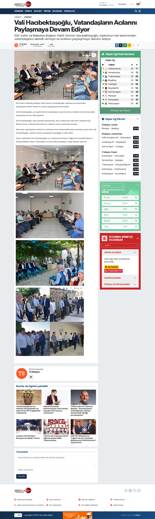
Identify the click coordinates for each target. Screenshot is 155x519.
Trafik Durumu (119, 499)
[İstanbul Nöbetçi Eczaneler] (138, 238)
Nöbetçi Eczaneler (24, 499)
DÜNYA (28, 11)
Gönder (21, 476)
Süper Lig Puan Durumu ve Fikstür (30, 505)
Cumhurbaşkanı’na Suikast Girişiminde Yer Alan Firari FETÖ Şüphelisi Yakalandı (28, 409)
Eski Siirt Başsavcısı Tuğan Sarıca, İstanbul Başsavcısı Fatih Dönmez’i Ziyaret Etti (83, 439)
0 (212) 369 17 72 (115, 271)
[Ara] (136, 11)
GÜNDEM (18, 11)
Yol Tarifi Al (113, 267)
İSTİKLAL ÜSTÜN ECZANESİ (117, 284)
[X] (130, 490)
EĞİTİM (47, 11)
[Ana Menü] (139, 11)
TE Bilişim (34, 371)
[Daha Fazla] (129, 45)
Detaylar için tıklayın (120, 110)
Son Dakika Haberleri (89, 505)
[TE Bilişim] (21, 373)
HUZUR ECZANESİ (112, 278)
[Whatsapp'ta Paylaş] (125, 45)
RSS (19, 515)
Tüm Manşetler (55, 505)
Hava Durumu (55, 499)
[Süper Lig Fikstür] (138, 119)
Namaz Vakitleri (88, 499)
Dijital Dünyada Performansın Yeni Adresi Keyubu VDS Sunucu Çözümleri (55, 409)
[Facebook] (126, 490)
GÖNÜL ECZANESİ (112, 252)
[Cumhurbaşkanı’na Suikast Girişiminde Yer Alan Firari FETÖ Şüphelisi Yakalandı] (29, 397)
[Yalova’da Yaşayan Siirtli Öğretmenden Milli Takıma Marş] (56, 426)
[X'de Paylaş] (121, 45)
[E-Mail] (31, 377)
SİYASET (38, 11)
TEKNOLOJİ (69, 11)
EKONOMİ (57, 11)
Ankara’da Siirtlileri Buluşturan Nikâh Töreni (28, 437)
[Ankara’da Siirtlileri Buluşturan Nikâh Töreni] (29, 426)
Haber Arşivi (118, 505)
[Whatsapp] (139, 490)
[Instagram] (134, 490)
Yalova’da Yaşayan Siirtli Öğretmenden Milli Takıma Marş (55, 438)
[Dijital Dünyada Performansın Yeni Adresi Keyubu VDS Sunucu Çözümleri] (56, 397)
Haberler (17, 17)
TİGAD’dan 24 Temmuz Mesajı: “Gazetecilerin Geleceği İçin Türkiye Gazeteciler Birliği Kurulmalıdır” (82, 411)
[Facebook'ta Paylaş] (116, 45)
